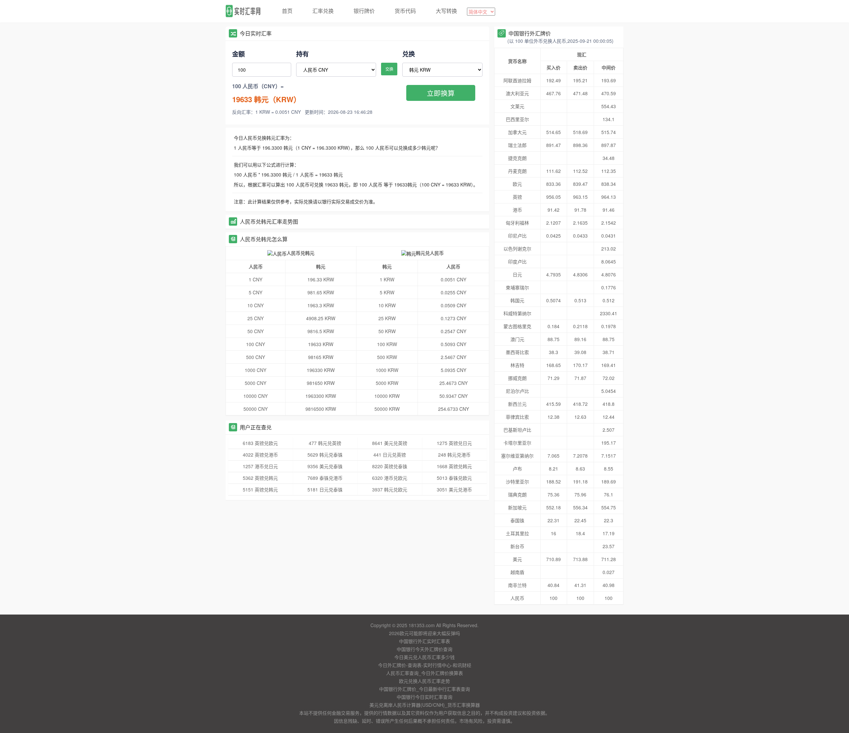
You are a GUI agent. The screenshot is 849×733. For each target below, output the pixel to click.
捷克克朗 (517, 158)
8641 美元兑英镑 (389, 443)
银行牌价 (364, 11)
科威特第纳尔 (517, 313)
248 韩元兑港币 (454, 454)
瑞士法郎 (517, 145)
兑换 (408, 53)
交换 (389, 69)
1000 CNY (255, 370)
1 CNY (255, 279)
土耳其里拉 (517, 533)
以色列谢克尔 (517, 248)
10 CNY (255, 305)
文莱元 (517, 106)
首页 (287, 11)
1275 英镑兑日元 (454, 443)
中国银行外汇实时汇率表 (424, 641)
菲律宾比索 (517, 416)
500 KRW (387, 357)
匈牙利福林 (517, 222)
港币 (517, 209)
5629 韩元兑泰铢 (325, 454)
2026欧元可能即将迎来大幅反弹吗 (424, 633)
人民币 (517, 598)
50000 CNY (255, 408)
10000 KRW (387, 396)
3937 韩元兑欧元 (389, 489)
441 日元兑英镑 (389, 454)
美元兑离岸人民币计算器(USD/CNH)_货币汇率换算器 (424, 704)
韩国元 (517, 300)
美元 (517, 559)
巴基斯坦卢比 (517, 429)
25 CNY (255, 318)
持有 (302, 53)
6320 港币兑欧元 (389, 478)
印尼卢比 (517, 235)
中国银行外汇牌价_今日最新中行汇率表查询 (424, 689)
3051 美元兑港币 (454, 489)
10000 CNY (255, 396)
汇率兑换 (323, 11)
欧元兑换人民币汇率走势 (424, 681)
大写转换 (446, 11)
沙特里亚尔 (517, 481)
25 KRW (387, 318)
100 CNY (255, 344)
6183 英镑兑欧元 (260, 443)
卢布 (517, 468)
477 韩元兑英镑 (325, 443)
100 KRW (387, 344)
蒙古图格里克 (517, 326)
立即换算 (441, 93)
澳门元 (517, 339)
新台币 (517, 546)
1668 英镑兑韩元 (454, 466)
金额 (238, 53)
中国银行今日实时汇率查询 (424, 697)
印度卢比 (517, 261)
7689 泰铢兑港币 (325, 478)
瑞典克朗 (517, 494)
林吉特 (517, 365)
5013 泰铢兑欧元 (454, 478)
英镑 (517, 196)
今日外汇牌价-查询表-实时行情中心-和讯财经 (424, 665)
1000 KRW (387, 370)
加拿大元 (517, 132)
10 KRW (387, 305)
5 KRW (387, 292)
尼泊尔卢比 (517, 391)
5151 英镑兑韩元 (260, 489)
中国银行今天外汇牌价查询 (424, 649)
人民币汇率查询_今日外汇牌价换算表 (424, 673)
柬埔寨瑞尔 (517, 287)
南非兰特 (517, 585)
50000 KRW (387, 408)
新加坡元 (517, 507)
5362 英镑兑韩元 (260, 478)
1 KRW (387, 279)
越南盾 (517, 572)
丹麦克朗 (517, 171)
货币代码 (405, 11)
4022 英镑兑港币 (260, 454)
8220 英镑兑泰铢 (389, 466)
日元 (517, 274)
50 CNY (255, 331)
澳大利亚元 (517, 93)
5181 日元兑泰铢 (325, 489)
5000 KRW (387, 383)
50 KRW (387, 331)
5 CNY (255, 292)
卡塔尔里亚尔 (517, 442)
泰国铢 (517, 520)
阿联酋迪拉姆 (517, 80)
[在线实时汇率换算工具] (245, 11)
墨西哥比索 (517, 352)
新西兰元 (517, 404)
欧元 (517, 184)
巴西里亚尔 (517, 119)
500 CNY (255, 357)
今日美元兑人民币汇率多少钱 (424, 657)
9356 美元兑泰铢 (325, 466)
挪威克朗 (517, 378)
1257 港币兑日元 (260, 466)
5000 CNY (255, 383)
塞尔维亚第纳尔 (517, 455)
